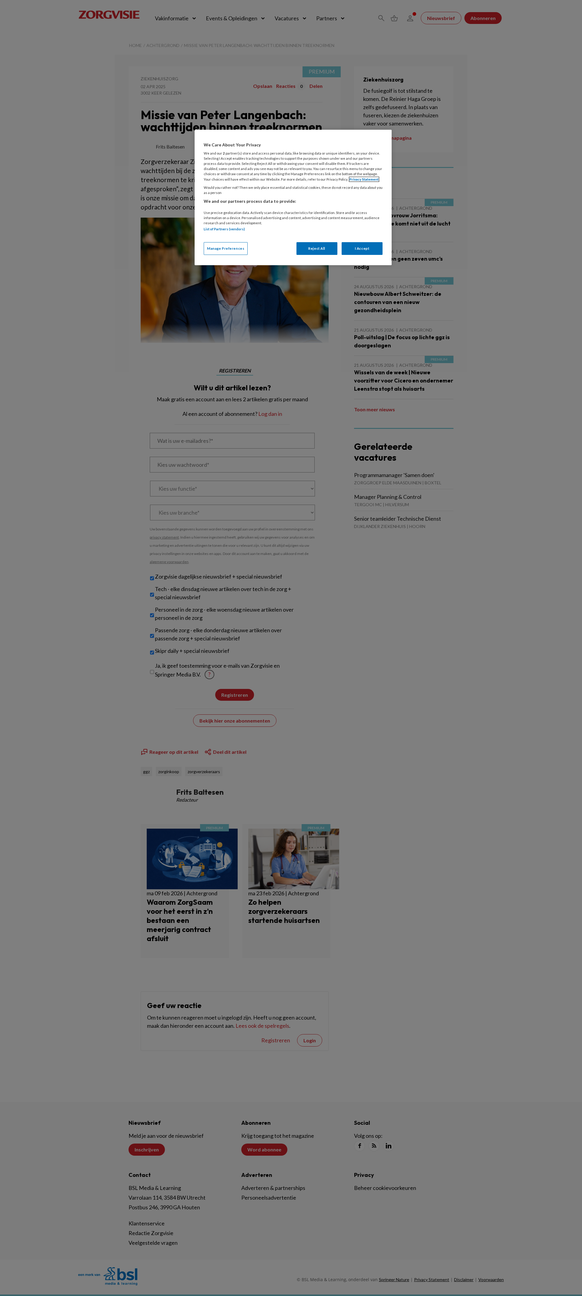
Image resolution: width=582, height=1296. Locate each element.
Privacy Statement (364, 179)
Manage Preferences (225, 248)
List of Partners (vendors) (224, 229)
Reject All (316, 248)
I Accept (362, 248)
